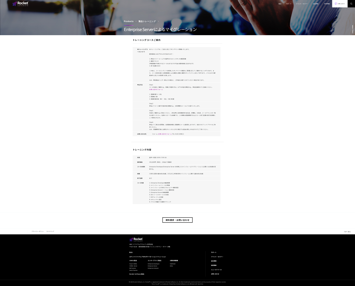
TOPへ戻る (347, 232)
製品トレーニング (147, 21)
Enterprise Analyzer (153, 268)
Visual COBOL (133, 263)
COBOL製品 (133, 260)
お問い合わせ (215, 274)
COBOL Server (133, 265)
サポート (288, 4)
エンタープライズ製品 (154, 260)
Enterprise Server (152, 265)
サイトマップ (50, 231)
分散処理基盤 (174, 260)
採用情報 (327, 4)
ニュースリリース (216, 270)
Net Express (132, 268)
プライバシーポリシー (38, 231)
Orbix (171, 265)
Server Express (133, 270)
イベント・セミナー (302, 4)
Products (128, 21)
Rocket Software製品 (136, 274)
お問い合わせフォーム (156, 89)
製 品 (130, 252)
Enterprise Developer (153, 263)
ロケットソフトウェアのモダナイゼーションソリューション (147, 257)
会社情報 (315, 4)
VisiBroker (173, 263)
